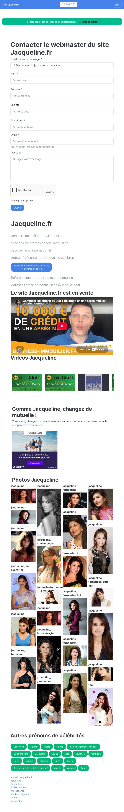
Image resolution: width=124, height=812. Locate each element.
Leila (66, 754)
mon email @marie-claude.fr (83, 746)
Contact (14, 797)
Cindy (57, 761)
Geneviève (18, 746)
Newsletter (16, 801)
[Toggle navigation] (117, 4)
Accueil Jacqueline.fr (21, 777)
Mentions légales (19, 794)
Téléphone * (17, 120)
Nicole (47, 746)
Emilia (16, 761)
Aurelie (57, 768)
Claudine (44, 761)
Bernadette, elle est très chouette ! (30, 768)
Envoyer (17, 207)
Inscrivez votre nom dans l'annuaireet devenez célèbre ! (31, 267)
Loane (55, 754)
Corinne (29, 761)
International (17, 791)
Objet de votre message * (26, 59)
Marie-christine (20, 754)
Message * (17, 152)
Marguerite (40, 754)
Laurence (80, 754)
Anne (83, 768)
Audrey (70, 768)
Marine (59, 746)
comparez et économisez (27, 425)
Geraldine (96, 754)
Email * (14, 134)
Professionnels (18, 787)
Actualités (15, 780)
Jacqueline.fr (12, 4)
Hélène (33, 746)
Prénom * (16, 89)
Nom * (14, 73)
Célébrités (68, 4)
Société (15, 104)
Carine (70, 761)
